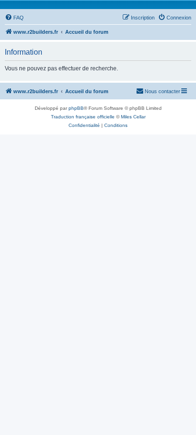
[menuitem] (14, 17)
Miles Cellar (133, 116)
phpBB (76, 108)
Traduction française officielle (83, 116)
